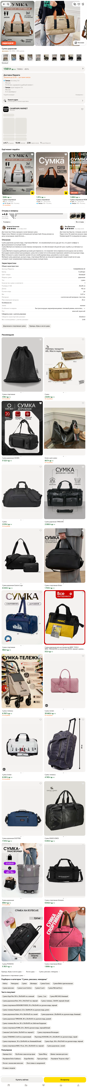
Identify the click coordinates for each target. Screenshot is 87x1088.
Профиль (78, 1085)
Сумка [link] (47, 394)
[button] (8, 43)
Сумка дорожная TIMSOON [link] (54, 522)
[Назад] (4, 4)
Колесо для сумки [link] (51, 458)
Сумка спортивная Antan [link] (53, 585)
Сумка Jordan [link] (49, 711)
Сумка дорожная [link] (8, 900)
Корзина (61, 1085)
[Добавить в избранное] (78, 4)
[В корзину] (32, 193)
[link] (5, 983)
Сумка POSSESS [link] (8, 964)
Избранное (43, 1085)
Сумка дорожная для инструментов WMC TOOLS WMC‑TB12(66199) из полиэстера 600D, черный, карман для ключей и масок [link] (64, 648)
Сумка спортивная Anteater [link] (54, 900)
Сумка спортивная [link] (9, 200)
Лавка (26, 1085)
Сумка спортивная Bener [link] (53, 964)
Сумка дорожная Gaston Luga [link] (12, 585)
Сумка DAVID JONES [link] (52, 838)
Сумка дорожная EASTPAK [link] (11, 838)
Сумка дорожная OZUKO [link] (10, 458)
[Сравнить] (74, 4)
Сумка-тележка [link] (7, 711)
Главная (8, 1085)
